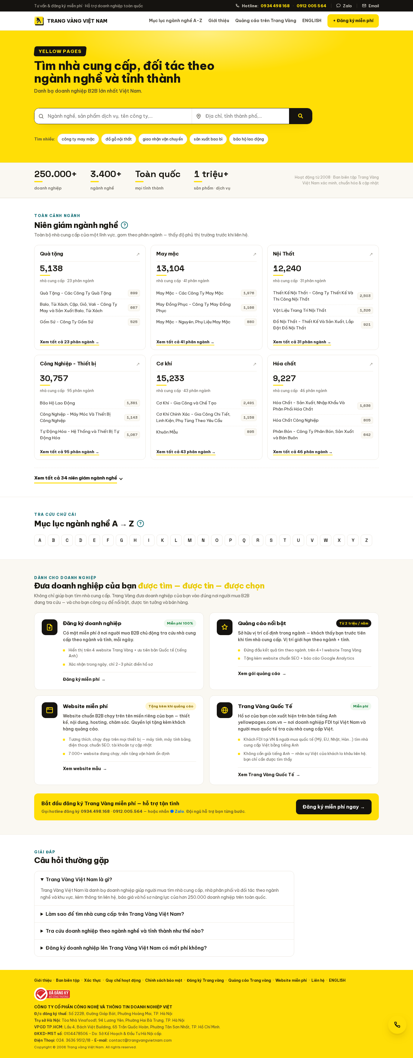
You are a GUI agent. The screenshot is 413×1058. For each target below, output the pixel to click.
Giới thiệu (218, 20)
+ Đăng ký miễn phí (353, 20)
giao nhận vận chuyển (163, 139)
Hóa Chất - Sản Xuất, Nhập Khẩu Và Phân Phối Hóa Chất (309, 406)
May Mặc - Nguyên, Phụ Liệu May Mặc (193, 322)
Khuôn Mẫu (167, 432)
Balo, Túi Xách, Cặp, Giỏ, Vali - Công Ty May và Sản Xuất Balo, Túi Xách (78, 307)
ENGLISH (311, 20)
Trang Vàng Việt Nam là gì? (79, 879)
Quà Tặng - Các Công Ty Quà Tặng (75, 293)
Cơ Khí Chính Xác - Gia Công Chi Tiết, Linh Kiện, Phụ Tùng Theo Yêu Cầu (193, 417)
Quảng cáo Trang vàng (249, 980)
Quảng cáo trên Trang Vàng (265, 20)
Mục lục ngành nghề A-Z (175, 20)
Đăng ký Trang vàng (205, 980)
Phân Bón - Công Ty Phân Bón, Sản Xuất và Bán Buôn (313, 434)
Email (374, 5)
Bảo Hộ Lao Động (57, 403)
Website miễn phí (291, 980)
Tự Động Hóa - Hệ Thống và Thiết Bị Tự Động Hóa (79, 434)
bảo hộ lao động (248, 139)
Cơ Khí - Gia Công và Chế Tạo (186, 403)
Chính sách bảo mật (163, 980)
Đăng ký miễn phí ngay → (334, 807)
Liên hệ (317, 980)
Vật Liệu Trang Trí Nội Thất (299, 310)
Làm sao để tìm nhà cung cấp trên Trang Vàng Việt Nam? (115, 914)
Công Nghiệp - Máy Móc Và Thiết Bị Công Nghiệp (75, 417)
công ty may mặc (78, 139)
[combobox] (113, 116)
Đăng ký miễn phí (84, 679)
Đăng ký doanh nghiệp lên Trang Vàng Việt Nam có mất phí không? (126, 948)
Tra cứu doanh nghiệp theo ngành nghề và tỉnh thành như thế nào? (125, 931)
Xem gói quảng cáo (262, 673)
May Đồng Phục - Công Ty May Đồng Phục (193, 307)
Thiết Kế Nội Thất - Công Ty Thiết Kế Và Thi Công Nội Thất (313, 296)
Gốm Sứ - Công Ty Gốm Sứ (66, 322)
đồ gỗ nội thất (119, 139)
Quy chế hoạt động (123, 980)
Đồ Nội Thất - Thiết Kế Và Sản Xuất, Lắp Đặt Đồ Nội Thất (313, 325)
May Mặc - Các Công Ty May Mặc (189, 293)
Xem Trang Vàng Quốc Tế (269, 774)
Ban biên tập (68, 980)
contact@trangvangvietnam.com (140, 1040)
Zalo (347, 5)
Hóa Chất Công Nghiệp (296, 420)
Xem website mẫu (85, 768)
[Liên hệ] (397, 1025)
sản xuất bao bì (208, 139)
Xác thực (92, 980)
